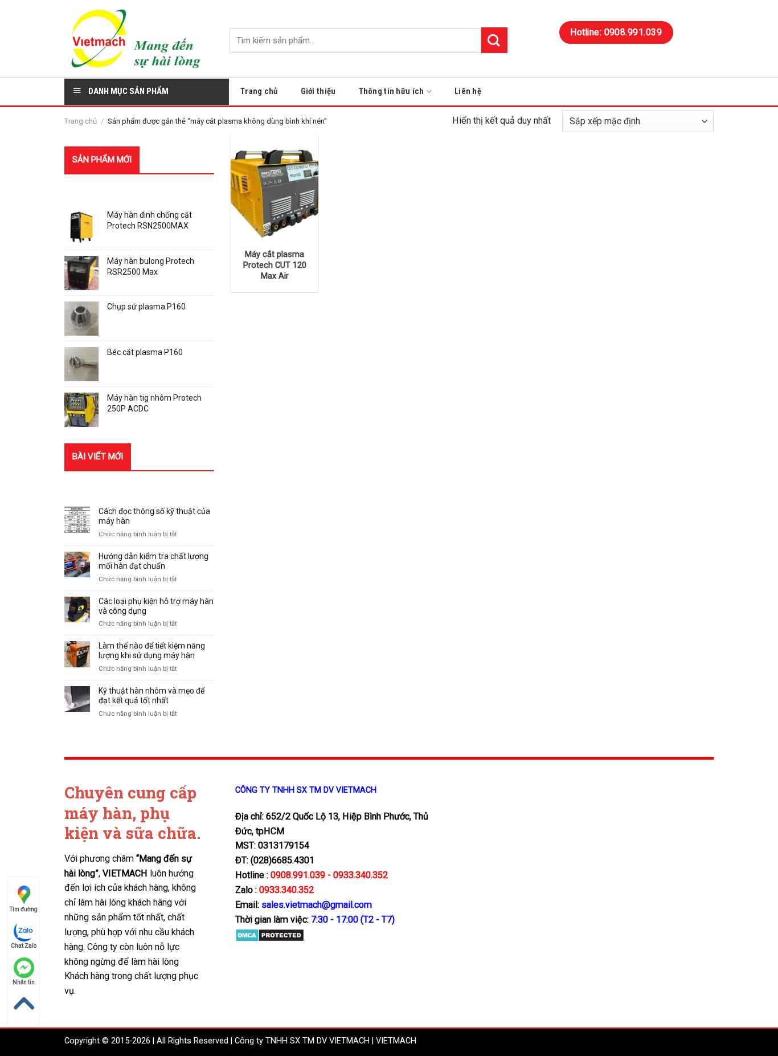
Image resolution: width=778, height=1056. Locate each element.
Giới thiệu (318, 91)
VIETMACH (396, 1041)
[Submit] (494, 40)
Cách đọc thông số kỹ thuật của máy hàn (154, 516)
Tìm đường (24, 909)
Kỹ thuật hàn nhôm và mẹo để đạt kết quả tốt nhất (151, 695)
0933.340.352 (286, 889)
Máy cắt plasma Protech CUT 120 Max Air (274, 265)
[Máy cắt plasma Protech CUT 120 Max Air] (274, 187)
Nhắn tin (24, 982)
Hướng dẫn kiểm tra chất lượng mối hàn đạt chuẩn (153, 561)
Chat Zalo (23, 946)
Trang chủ (259, 91)
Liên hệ (467, 91)
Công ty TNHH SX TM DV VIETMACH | (304, 1041)
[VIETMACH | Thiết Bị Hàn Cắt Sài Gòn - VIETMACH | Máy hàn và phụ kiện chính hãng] (138, 38)
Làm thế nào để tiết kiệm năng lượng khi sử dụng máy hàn (152, 650)
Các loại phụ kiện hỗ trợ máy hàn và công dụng (156, 606)
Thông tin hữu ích (391, 91)
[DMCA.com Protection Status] (269, 934)
